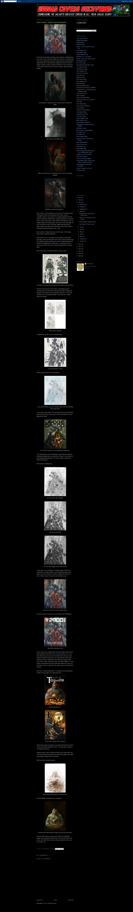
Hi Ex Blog (79, 101)
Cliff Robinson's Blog (81, 69)
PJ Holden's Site (80, 132)
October (82, 206)
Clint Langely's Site (81, 71)
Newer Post (40, 900)
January (82, 241)
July (81, 227)
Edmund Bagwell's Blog (82, 85)
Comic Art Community (82, 73)
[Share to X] (59, 849)
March (81, 236)
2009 (79, 256)
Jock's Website (80, 108)
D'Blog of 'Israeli (80, 77)
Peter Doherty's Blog (81, 136)
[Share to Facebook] (61, 849)
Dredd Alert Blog (80, 83)
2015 (79, 202)
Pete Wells (89, 263)
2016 (79, 200)
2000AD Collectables (81, 40)
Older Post (71, 900)
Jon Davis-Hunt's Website (83, 110)
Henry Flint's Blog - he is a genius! (85, 99)
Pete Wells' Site (80, 134)
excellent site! (42, 842)
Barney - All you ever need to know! (85, 58)
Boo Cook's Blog (80, 63)
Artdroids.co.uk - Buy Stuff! (83, 56)
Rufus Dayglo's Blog (81, 142)
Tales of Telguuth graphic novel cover (62, 654)
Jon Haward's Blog (81, 112)
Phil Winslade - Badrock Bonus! (87, 221)
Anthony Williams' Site (82, 54)
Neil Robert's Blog (81, 128)
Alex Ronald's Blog (81, 52)
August (82, 211)
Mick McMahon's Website (83, 122)
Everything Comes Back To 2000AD (85, 87)
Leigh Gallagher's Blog (82, 118)
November (83, 204)
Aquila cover (53, 657)
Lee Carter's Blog (80, 116)
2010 (79, 253)
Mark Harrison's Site (81, 120)
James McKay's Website (82, 106)
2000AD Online (80, 42)
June (81, 229)
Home (55, 900)
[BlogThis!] (58, 849)
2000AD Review (80, 44)
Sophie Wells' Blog (81, 148)
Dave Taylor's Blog (81, 79)
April (81, 234)
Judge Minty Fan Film (82, 114)
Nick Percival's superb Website (84, 130)
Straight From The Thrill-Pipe (84, 154)
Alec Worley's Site (81, 50)
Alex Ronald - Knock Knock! (86, 224)
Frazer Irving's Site (81, 93)
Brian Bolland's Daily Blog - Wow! (85, 65)
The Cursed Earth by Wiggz (83, 158)
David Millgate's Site (81, 81)
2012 (79, 249)
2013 (79, 246)
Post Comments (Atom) (50, 903)
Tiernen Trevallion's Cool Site (84, 168)
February (82, 239)
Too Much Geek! (80, 170)
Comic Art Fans (80, 75)
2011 (79, 251)
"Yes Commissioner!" (82, 38)
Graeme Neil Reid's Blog (82, 97)
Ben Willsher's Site (81, 61)
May (81, 231)
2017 (79, 197)
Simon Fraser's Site (81, 144)
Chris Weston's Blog (81, 67)
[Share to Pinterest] (63, 849)
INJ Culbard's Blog (81, 103)
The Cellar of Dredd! (81, 156)
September (83, 209)
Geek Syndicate (80, 95)
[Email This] (56, 849)
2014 (79, 244)
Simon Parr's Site (81, 146)
